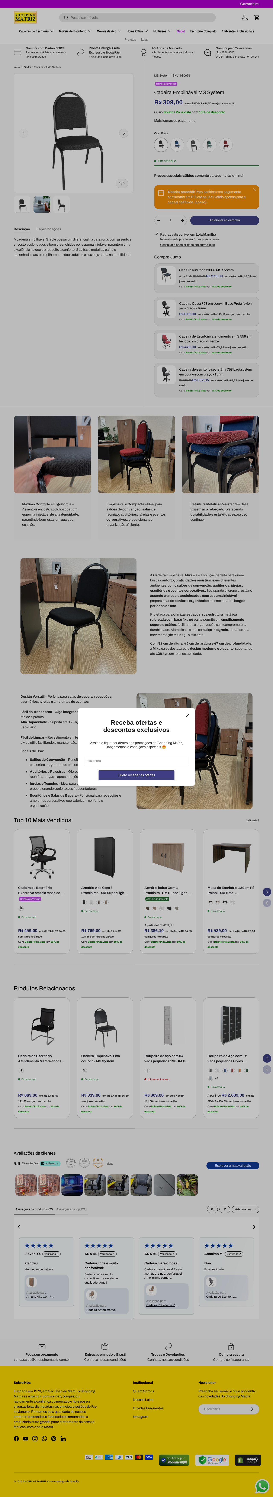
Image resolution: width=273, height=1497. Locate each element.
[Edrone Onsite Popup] (136, 748)
